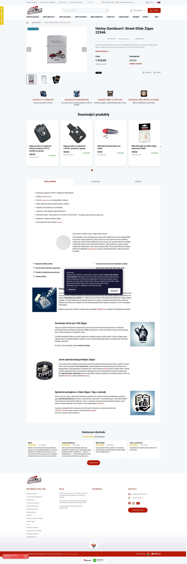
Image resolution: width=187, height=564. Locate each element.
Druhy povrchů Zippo (76, 2)
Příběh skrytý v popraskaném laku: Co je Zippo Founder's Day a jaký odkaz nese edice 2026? (73, 501)
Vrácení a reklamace (32, 534)
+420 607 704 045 (61, 410)
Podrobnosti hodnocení (123, 38)
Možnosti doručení (136, 63)
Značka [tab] (138, 181)
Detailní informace (101, 51)
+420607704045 (137, 498)
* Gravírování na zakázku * (48, 2)
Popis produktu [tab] (50, 181)
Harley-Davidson (46, 196)
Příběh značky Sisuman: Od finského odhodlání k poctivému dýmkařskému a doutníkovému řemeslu (73, 495)
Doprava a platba (31, 2)
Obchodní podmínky (32, 527)
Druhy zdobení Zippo (32, 506)
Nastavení (71, 289)
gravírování (92, 249)
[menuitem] (33, 17)
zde (100, 285)
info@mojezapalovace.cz (139, 494)
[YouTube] (138, 502)
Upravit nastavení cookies (70, 554)
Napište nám (102, 309)
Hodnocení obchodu (93, 432)
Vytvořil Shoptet (141, 554)
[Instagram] (133, 502)
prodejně (106, 369)
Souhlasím (114, 291)
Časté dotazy (63, 2)
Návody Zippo (30, 521)
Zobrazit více (93, 463)
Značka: (139, 38)
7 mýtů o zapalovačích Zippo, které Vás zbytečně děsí (71, 507)
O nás (28, 524)
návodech (100, 403)
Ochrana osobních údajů (33, 530)
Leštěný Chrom (46, 200)
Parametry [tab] (95, 181)
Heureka (68, 376)
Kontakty (29, 515)
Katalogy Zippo (31, 512)
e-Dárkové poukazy (32, 509)
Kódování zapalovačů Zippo (34, 518)
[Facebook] (129, 502)
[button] (92, 170)
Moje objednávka (31, 537)
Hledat (107, 10)
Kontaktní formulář (138, 510)
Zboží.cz (86, 376)
